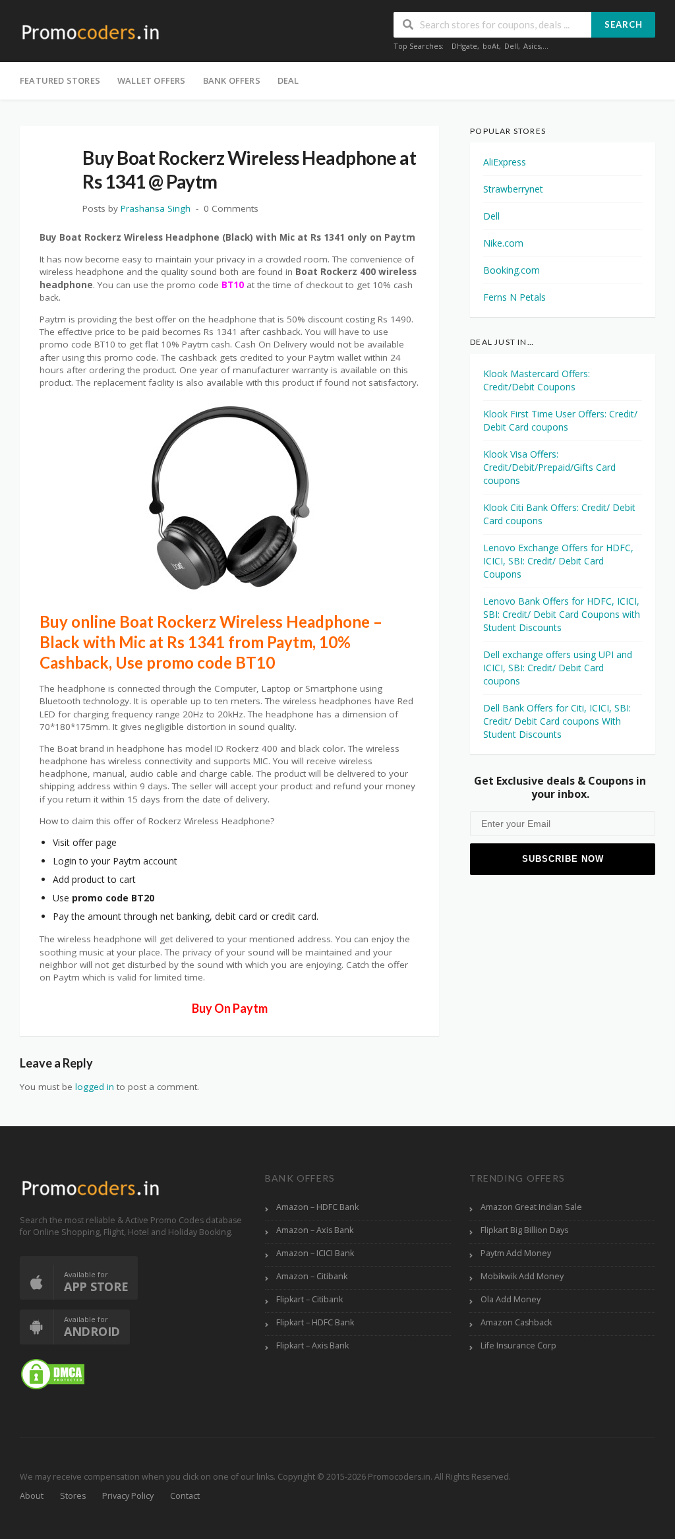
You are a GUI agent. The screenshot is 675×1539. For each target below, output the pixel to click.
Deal (288, 80)
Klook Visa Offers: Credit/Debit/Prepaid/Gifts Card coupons (549, 467)
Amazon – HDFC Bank (317, 1207)
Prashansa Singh (156, 208)
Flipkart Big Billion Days (524, 1230)
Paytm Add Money (516, 1253)
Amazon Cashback (516, 1322)
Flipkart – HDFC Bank (315, 1322)
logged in (94, 1087)
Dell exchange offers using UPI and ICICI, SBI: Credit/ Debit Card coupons (557, 667)
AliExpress (504, 162)
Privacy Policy (128, 1495)
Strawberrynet (513, 189)
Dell (511, 46)
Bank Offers (231, 80)
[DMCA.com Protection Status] (53, 1373)
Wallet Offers (151, 80)
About (32, 1495)
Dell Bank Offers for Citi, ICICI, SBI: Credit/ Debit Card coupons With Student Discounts (557, 721)
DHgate (464, 46)
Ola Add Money (511, 1299)
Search (623, 24)
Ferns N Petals (514, 297)
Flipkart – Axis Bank (312, 1345)
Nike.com (503, 243)
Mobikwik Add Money (522, 1276)
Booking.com (511, 270)
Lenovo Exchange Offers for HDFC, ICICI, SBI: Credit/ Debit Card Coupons (558, 560)
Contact (185, 1495)
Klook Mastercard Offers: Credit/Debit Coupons (536, 380)
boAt (491, 46)
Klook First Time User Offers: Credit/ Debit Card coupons (560, 420)
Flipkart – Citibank (309, 1299)
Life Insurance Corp (518, 1345)
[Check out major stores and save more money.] (90, 32)
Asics (532, 46)
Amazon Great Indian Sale (531, 1207)
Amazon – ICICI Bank (315, 1253)
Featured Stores (60, 80)
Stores (73, 1495)
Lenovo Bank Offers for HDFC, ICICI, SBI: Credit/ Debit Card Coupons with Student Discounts (561, 614)
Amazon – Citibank (311, 1276)
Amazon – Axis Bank (314, 1230)
